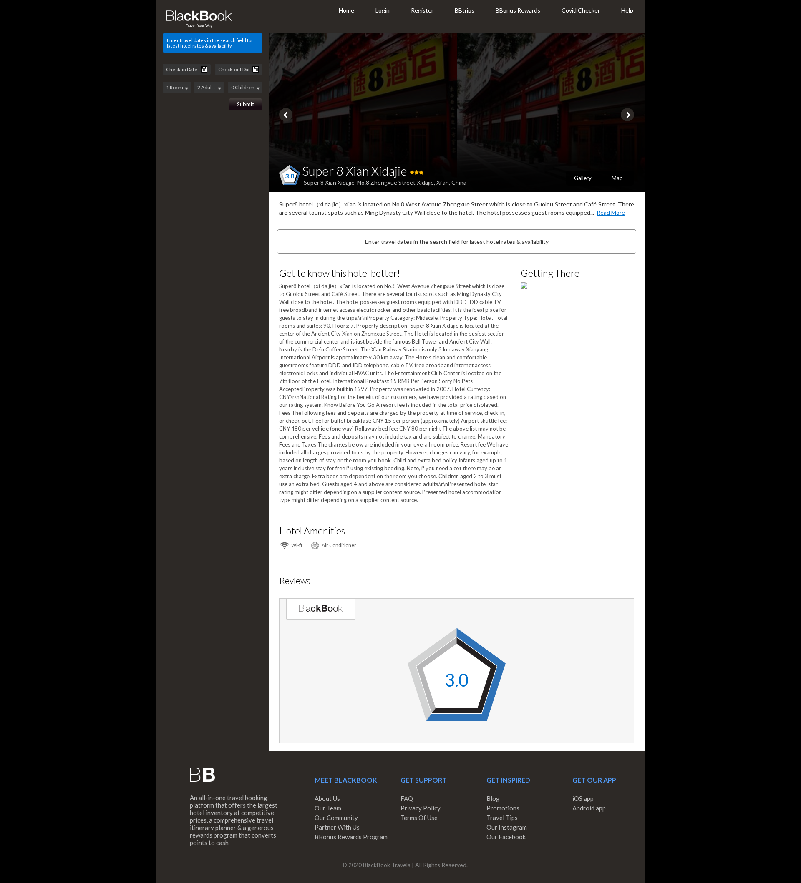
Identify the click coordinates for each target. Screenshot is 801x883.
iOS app (583, 798)
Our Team (328, 808)
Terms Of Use (419, 817)
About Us (327, 798)
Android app (589, 808)
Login (382, 10)
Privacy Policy (420, 808)
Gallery (583, 178)
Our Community (336, 817)
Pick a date (204, 69)
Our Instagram (506, 827)
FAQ (406, 798)
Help (627, 10)
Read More (611, 212)
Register (422, 10)
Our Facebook (506, 836)
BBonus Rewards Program (351, 836)
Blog (493, 798)
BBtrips (464, 10)
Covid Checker (581, 10)
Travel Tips (502, 817)
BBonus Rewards (518, 10)
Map (617, 178)
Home (346, 10)
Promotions (502, 808)
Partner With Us (337, 827)
